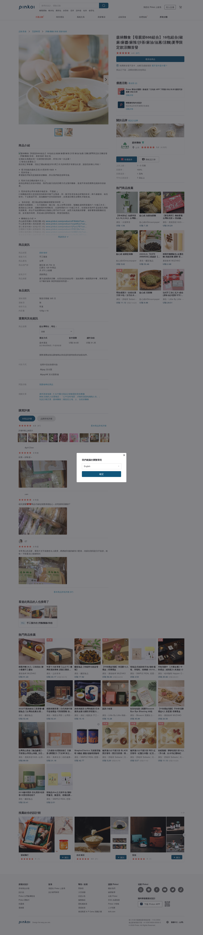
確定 (101, 474)
